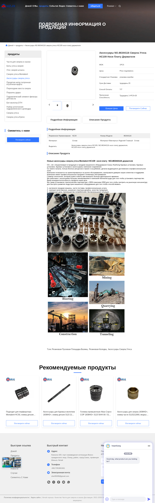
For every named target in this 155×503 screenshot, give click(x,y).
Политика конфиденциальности (16, 497)
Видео (62, 6)
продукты (44, 6)
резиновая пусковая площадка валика (70, 349)
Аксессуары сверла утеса (120, 349)
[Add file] (107, 499)
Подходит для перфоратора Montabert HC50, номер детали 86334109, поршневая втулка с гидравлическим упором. (20, 413)
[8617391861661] (68, 483)
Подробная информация (64, 120)
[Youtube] (63, 483)
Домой (28, 6)
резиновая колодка (98, 349)
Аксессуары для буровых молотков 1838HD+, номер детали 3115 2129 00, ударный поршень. (59, 413)
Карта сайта (36, 497)
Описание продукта (100, 120)
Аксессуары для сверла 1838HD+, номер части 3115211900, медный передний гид (132, 413)
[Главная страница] (8, 6)
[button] (9, 399)
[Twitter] (53, 483)
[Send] (149, 499)
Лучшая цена (111, 108)
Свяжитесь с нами (75, 6)
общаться (95, 6)
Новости (14, 469)
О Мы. (35, 6)
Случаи (14, 473)
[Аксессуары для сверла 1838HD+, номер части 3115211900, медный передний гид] (133, 393)
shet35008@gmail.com (60, 476)
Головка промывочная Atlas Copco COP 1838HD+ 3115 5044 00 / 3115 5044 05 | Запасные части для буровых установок (95, 413)
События (53, 6)
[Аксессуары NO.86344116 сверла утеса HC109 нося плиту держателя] (71, 75)
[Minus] (148, 445)
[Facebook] (58, 483)
